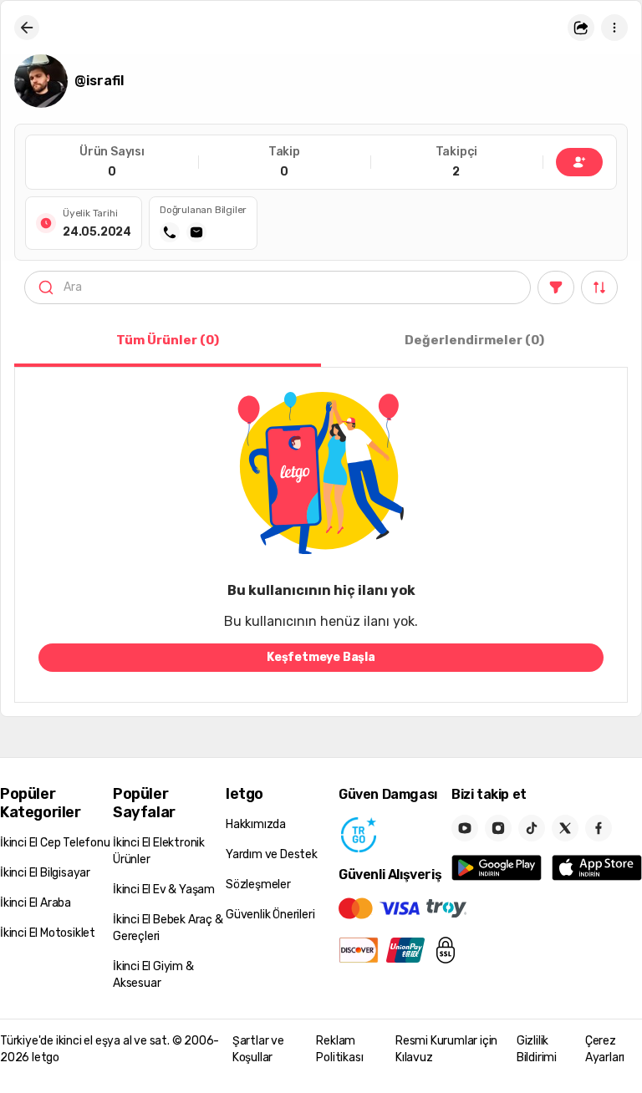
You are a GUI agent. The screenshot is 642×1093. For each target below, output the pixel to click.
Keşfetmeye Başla (321, 657)
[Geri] (26, 27)
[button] (581, 27)
